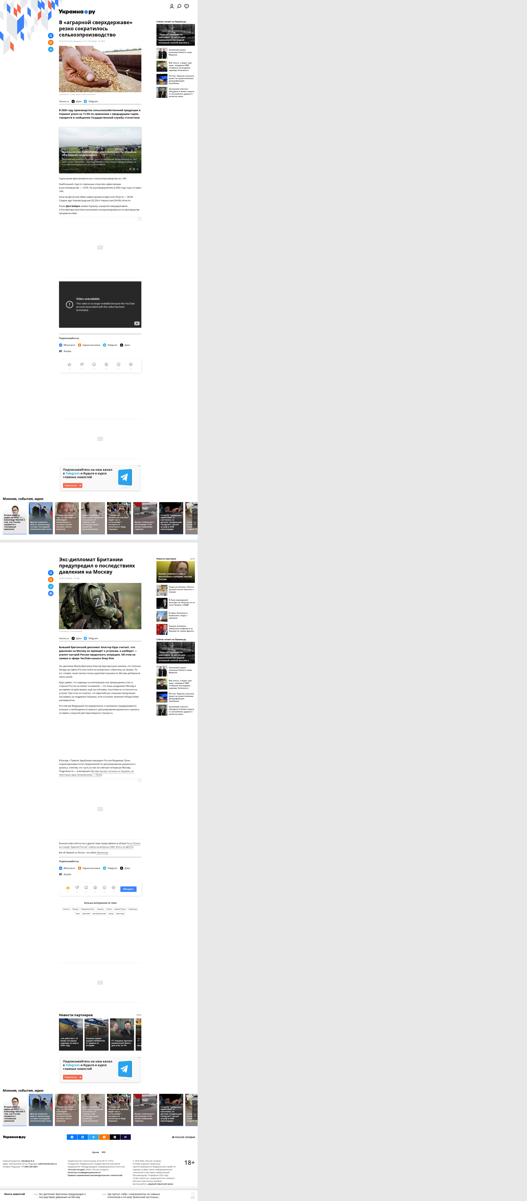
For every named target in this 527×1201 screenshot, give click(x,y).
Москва (75, 909)
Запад (111, 913)
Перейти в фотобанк (89, 94)
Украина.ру (102, 852)
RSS (103, 1152)
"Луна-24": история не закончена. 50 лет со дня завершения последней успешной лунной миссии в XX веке (175, 38)
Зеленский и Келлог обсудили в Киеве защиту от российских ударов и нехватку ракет (181, 92)
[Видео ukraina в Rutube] (125, 1137)
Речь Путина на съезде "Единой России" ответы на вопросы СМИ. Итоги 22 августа (99, 845)
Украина (100, 909)
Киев (78, 913)
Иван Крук (120, 913)
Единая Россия (120, 909)
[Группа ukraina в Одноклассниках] (104, 1137)
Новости (66, 909)
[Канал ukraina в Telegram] (93, 1137)
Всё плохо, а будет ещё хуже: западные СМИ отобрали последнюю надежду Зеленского (180, 66)
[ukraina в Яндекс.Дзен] (115, 1137)
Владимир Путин (87, 909)
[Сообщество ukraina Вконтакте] (72, 1137)
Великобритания (99, 913)
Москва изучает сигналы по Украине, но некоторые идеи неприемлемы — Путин (96, 773)
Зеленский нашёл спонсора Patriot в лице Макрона (180, 52)
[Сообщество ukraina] (83, 1137)
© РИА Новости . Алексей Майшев (70, 631)
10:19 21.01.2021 (65, 41)
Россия (109, 909)
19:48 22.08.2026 (65, 578)
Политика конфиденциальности (84, 1172)
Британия (86, 913)
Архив (95, 1152)
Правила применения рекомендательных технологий (95, 1175)
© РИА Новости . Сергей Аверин (70, 94)
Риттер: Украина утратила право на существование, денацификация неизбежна (181, 79)
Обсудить (128, 889)
